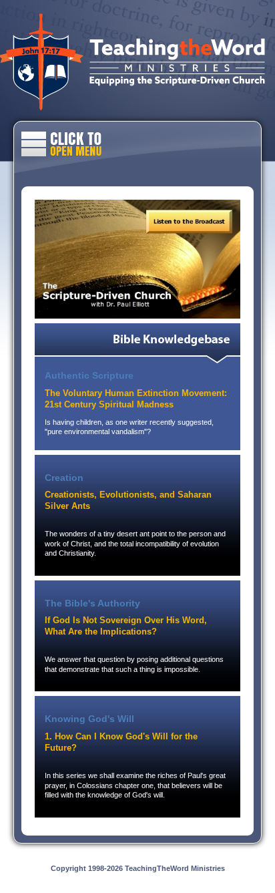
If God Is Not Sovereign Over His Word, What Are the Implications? (126, 626)
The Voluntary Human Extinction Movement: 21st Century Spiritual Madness (136, 398)
